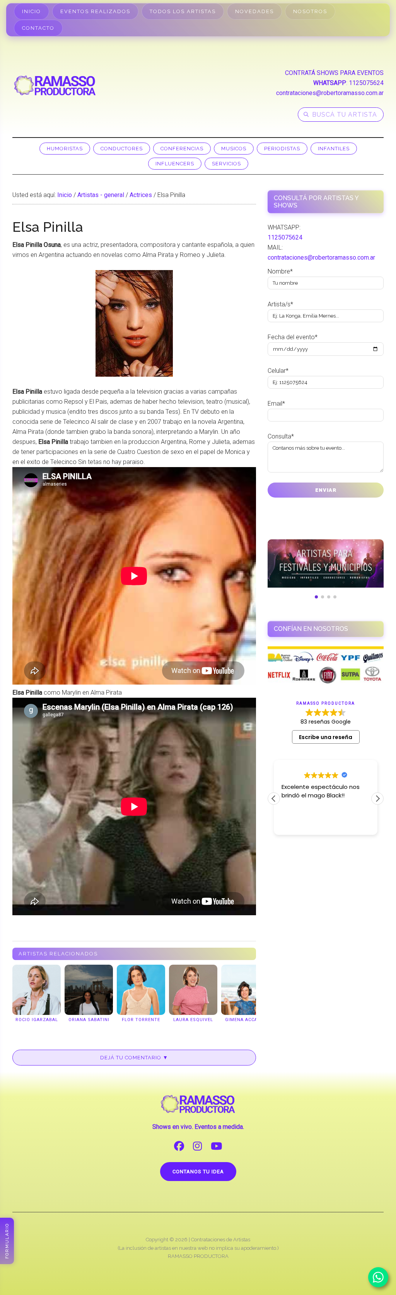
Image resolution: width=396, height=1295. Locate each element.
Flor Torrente (141, 1019)
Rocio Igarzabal (36, 1019)
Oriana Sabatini (88, 1019)
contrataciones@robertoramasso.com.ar (330, 93)
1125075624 (366, 83)
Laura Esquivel (193, 1019)
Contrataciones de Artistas (220, 1239)
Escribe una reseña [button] (325, 737)
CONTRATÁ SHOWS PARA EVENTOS (334, 72)
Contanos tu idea (198, 1171)
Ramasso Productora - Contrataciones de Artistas (54, 85)
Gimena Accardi (245, 1019)
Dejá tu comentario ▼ (134, 1057)
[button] (377, 798)
